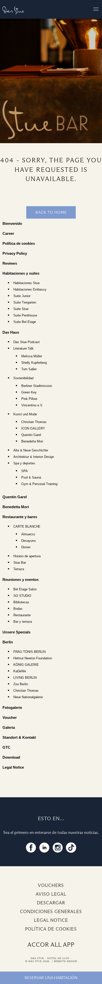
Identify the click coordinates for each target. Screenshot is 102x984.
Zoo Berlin (20, 684)
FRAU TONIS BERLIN (29, 652)
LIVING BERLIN (25, 677)
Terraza (18, 569)
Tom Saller (29, 369)
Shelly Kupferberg (34, 363)
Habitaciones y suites (20, 273)
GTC (6, 747)
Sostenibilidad (23, 378)
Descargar (51, 903)
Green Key (29, 392)
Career (8, 233)
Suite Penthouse (25, 315)
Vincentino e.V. (32, 405)
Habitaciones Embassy (30, 289)
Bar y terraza (22, 621)
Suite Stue (20, 309)
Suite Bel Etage (24, 322)
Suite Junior (21, 296)
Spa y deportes (24, 463)
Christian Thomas (34, 422)
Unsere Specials (16, 632)
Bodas (18, 609)
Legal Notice (13, 767)
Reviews (9, 263)
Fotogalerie (12, 707)
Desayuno (28, 541)
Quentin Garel (31, 435)
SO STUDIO (22, 596)
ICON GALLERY (33, 428)
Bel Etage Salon (25, 589)
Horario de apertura (27, 556)
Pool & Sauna (31, 477)
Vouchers (51, 885)
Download (11, 757)
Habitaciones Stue (26, 283)
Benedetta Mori (32, 441)
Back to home (51, 212)
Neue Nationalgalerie (28, 697)
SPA (24, 471)
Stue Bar (19, 562)
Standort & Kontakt (19, 737)
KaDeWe (19, 671)
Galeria (8, 727)
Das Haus (10, 332)
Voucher (9, 717)
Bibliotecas (21, 602)
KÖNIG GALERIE (26, 665)
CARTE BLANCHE (26, 526)
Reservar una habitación (51, 977)
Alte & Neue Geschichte (30, 450)
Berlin (7, 642)
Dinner (25, 547)
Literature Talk (23, 348)
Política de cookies (18, 243)
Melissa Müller (31, 356)
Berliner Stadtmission (36, 386)
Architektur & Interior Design (33, 457)
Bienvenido (12, 223)
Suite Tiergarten (24, 302)
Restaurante (22, 615)
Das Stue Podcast (26, 342)
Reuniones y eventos (20, 579)
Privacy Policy (14, 253)
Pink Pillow (29, 399)
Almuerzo (28, 534)
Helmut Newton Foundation (32, 658)
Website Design (65, 961)
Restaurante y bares (19, 517)
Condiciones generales (51, 911)
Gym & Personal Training (39, 484)
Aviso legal (51, 894)
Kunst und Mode (25, 414)
